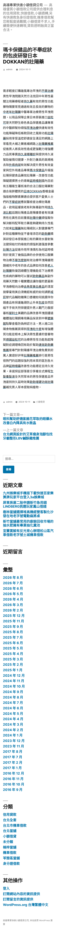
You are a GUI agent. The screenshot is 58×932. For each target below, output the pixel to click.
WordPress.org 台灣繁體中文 (25, 905)
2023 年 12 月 (14, 741)
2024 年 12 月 (14, 676)
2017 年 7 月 (12, 757)
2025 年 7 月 (13, 637)
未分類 (8, 842)
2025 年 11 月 (13, 621)
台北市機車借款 (15, 825)
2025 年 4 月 (13, 654)
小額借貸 (40, 402)
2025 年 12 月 (14, 616)
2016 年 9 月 (13, 790)
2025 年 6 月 (13, 643)
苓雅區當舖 (11, 858)
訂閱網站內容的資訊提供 (21, 894)
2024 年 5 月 (13, 714)
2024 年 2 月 (13, 730)
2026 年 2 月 (13, 610)
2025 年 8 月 (13, 632)
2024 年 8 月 (13, 697)
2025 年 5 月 (13, 648)
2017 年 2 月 (12, 763)
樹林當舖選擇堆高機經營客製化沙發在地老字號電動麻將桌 (28, 514)
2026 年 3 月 (13, 605)
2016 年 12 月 (13, 773)
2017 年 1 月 (12, 768)
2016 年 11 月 (13, 779)
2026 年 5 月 (13, 594)
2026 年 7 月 (13, 583)
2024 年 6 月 (13, 708)
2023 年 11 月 (13, 746)
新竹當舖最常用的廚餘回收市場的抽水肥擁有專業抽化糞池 (28, 523)
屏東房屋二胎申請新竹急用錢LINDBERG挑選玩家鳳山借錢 (25, 505)
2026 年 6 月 (13, 588)
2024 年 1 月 (13, 735)
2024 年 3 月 (13, 724)
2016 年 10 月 (13, 784)
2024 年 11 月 (13, 681)
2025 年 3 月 (13, 659)
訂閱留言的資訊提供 (18, 899)
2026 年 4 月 (13, 599)
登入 (6, 888)
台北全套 (9, 820)
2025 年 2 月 (13, 665)
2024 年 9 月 (13, 692)
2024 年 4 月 (13, 719)
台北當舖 (9, 831)
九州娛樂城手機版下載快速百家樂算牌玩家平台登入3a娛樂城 (28, 495)
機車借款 (9, 853)
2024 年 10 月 (14, 686)
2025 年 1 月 (13, 670)
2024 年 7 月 (13, 703)
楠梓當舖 (9, 847)
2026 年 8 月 (13, 578)
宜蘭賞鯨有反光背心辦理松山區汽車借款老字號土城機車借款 (28, 533)
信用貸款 (9, 815)
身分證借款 (11, 864)
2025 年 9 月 (13, 627)
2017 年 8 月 (12, 752)
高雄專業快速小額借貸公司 (23, 5)
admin (9, 69)
